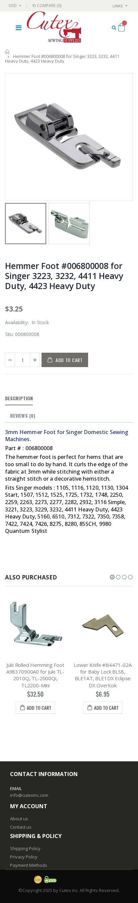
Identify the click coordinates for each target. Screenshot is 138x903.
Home (7, 52)
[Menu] (18, 27)
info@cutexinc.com (29, 795)
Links (118, 5)
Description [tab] (19, 398)
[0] (121, 28)
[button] (112, 577)
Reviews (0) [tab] (22, 415)
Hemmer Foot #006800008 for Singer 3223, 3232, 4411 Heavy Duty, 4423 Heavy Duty (64, 275)
